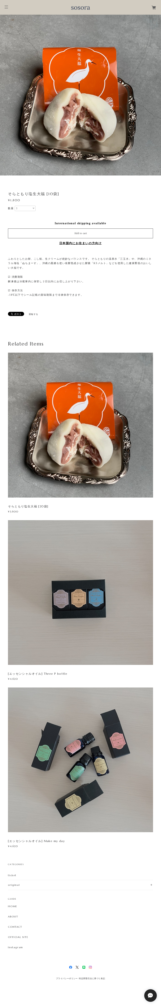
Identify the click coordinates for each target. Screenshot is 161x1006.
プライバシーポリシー (67, 978)
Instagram (15, 947)
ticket (12, 875)
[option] (80, 95)
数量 (11, 208)
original (14, 884)
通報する (33, 314)
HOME (12, 906)
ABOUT (13, 916)
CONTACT (15, 926)
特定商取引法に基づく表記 (92, 978)
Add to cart (80, 233)
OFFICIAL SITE (18, 937)
